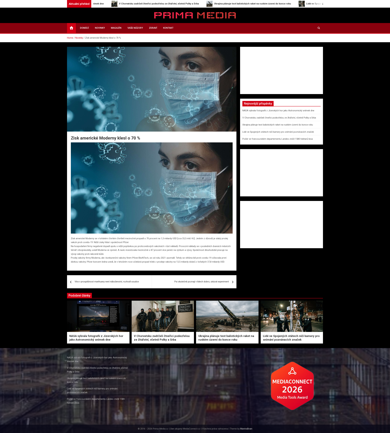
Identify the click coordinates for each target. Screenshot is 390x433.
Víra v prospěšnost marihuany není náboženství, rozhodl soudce (107, 281)
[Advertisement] (281, 70)
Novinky (100, 28)
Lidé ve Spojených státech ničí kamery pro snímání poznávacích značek (278, 132)
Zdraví (153, 28)
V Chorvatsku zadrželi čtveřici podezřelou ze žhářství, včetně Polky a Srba (279, 117)
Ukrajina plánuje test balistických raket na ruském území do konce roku (277, 124)
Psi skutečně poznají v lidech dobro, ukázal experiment (201, 281)
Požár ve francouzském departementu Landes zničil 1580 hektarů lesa (277, 139)
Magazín (116, 28)
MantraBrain (246, 428)
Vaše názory (135, 28)
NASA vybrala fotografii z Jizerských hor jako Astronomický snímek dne (278, 110)
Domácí (84, 28)
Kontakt (168, 28)
